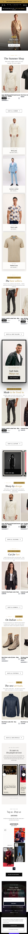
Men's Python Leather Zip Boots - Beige (10, 657)
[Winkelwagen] (26, 5)
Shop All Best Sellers (13, 334)
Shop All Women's (13, 607)
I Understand (13, 925)
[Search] (4, 5)
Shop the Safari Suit (14, 45)
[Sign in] (24, 5)
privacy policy (21, 906)
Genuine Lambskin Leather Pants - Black (10, 318)
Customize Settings (13, 929)
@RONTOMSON (14, 815)
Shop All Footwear (13, 673)
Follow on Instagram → (14, 874)
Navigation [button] (2, 5)
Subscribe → (14, 903)
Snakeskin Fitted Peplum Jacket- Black (10, 592)
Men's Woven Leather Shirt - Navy (9, 722)
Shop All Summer (13, 111)
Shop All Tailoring (13, 539)
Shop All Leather (13, 443)
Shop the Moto (14, 377)
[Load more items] (14, 868)
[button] (3, 1)
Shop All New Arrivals (13, 737)
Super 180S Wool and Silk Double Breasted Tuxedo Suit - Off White (11, 95)
